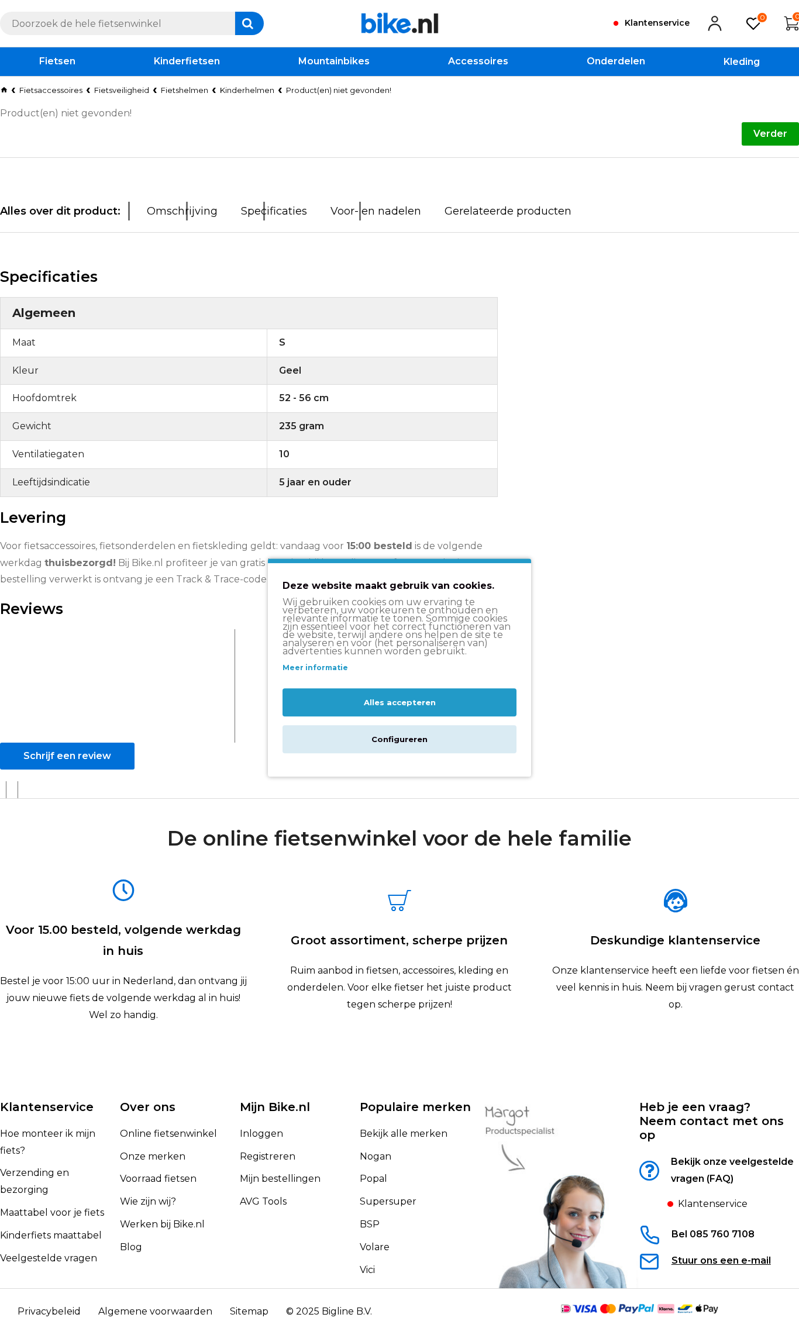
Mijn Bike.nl (275, 1107)
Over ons (147, 1107)
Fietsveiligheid (121, 90)
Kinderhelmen (247, 90)
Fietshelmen (184, 90)
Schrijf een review (67, 755)
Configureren (399, 739)
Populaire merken (415, 1107)
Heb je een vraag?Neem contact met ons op (711, 1121)
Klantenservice (47, 1107)
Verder (770, 133)
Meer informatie (315, 667)
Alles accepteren (400, 702)
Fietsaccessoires (50, 90)
